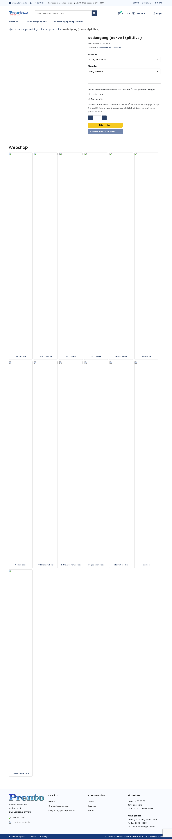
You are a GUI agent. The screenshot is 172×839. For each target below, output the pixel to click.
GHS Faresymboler (45, 565)
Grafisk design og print (58, 806)
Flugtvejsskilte (53, 29)
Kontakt (159, 3)
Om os (136, 3)
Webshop (21, 29)
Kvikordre (140, 13)
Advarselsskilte (46, 356)
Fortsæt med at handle (102, 131)
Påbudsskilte (96, 356)
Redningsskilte (36, 29)
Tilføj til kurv (105, 125)
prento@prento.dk (19, 3)
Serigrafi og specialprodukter (61, 810)
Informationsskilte (121, 565)
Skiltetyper (147, 3)
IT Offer (160, 836)
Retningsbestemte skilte (71, 565)
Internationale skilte (21, 773)
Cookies (32, 836)
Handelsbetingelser (17, 836)
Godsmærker (20, 565)
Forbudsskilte (71, 356)
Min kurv (125, 13)
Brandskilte (146, 356)
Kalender (146, 565)
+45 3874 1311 (38, 3)
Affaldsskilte (21, 356)
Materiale (93, 54)
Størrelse (92, 66)
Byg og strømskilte (96, 565)
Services (92, 806)
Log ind (159, 13)
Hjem (11, 29)
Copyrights (44, 836)
